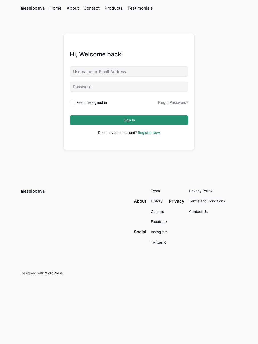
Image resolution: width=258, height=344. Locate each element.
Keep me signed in (91, 102)
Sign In (129, 120)
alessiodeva (33, 8)
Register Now (149, 132)
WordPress (54, 273)
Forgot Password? (173, 102)
